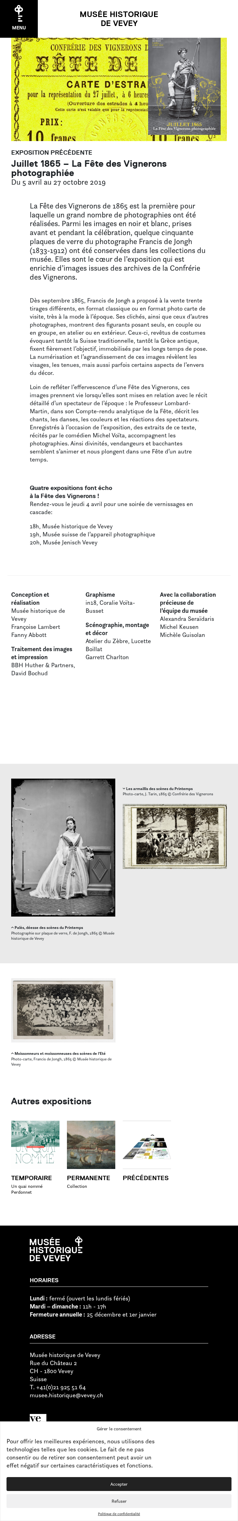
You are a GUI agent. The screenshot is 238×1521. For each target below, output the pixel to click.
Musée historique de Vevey (119, 19)
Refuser (119, 1501)
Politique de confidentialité (119, 1513)
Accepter (119, 1484)
